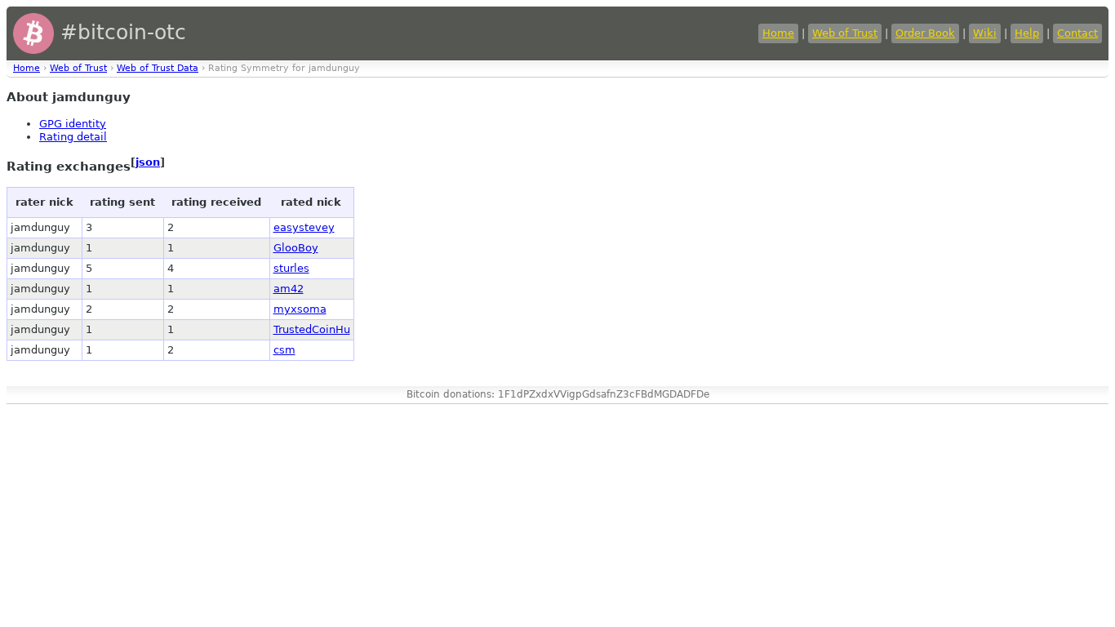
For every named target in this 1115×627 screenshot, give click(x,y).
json (147, 162)
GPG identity (72, 124)
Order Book (925, 33)
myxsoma (300, 309)
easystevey (304, 227)
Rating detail (73, 137)
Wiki (985, 33)
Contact (1077, 33)
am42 (288, 288)
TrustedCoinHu (311, 329)
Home (778, 33)
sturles (291, 268)
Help (1027, 33)
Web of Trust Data (157, 68)
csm (284, 350)
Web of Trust (844, 33)
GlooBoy (295, 248)
